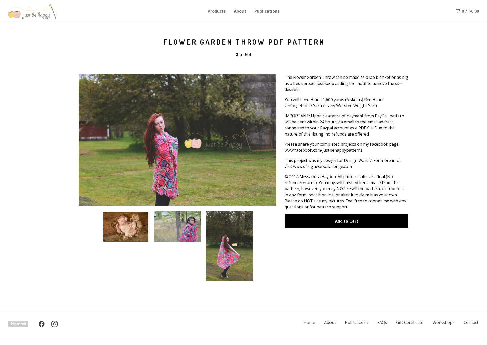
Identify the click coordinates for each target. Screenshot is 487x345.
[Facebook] (42, 324)
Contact (471, 322)
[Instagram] (54, 324)
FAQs (382, 322)
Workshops (443, 322)
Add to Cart (346, 221)
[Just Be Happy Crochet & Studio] (34, 11)
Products (217, 11)
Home (309, 322)
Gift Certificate (409, 322)
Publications (267, 11)
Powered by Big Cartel (18, 324)
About (240, 11)
